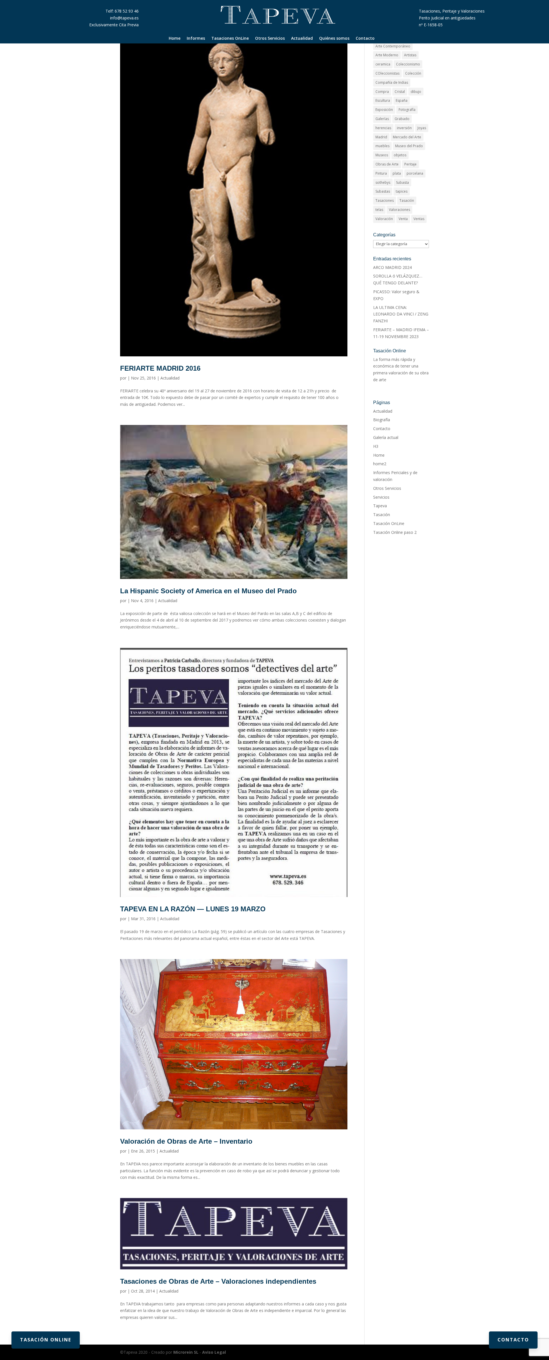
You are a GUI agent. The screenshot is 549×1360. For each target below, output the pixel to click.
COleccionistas (387, 73)
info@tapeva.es (124, 18)
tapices (401, 191)
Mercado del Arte (407, 137)
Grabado (402, 118)
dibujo (416, 91)
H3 (375, 446)
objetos (400, 155)
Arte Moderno (386, 55)
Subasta (402, 182)
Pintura (381, 173)
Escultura (382, 100)
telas (379, 209)
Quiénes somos (334, 38)
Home (174, 38)
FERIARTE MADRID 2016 (160, 368)
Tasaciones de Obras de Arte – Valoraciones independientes (218, 1281)
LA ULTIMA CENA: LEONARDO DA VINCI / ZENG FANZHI (400, 314)
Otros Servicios (270, 38)
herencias (383, 127)
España (401, 100)
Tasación (406, 200)
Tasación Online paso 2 (395, 532)
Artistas (410, 55)
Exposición (384, 109)
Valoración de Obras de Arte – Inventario (186, 1141)
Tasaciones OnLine (230, 38)
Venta (403, 218)
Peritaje (410, 164)
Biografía (381, 419)
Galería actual (385, 437)
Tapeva (380, 505)
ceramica (382, 64)
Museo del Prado (409, 145)
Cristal (400, 91)
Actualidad (302, 38)
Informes (196, 38)
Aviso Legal (214, 1352)
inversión (404, 127)
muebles (382, 145)
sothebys (382, 182)
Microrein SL (185, 1352)
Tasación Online (45, 1340)
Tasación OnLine (388, 523)
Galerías (382, 118)
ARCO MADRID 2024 (392, 267)
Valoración (384, 218)
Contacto (365, 38)
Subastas (382, 191)
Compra (382, 91)
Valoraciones (399, 209)
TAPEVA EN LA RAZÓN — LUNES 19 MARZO (193, 909)
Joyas (421, 127)
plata (397, 173)
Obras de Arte (387, 164)
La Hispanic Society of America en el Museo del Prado (208, 591)
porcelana (415, 173)
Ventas (418, 218)
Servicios (381, 497)
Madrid (381, 137)
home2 (379, 463)
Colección (413, 73)
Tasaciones (384, 200)
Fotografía (407, 109)
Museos (381, 155)
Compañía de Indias (391, 82)
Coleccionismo (408, 64)
